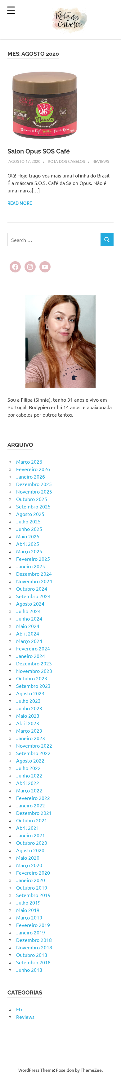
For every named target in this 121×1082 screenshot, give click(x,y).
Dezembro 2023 (34, 663)
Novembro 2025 (34, 491)
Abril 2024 (27, 633)
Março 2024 (29, 641)
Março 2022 (29, 790)
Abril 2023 (27, 723)
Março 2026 (29, 461)
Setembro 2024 (33, 596)
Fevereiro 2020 (33, 872)
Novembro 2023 (34, 671)
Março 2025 (29, 551)
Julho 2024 (28, 611)
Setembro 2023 (33, 686)
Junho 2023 (29, 708)
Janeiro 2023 (30, 738)
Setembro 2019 (33, 895)
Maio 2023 (27, 715)
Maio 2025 (27, 536)
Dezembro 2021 (34, 813)
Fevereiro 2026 (33, 469)
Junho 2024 (29, 618)
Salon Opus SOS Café (38, 151)
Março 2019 (29, 917)
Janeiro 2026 (30, 476)
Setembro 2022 (33, 753)
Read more (19, 203)
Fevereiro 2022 (33, 798)
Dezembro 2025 (34, 484)
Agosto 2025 (30, 514)
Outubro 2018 (31, 955)
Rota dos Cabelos (66, 161)
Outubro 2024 (31, 588)
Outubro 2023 (31, 678)
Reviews (100, 161)
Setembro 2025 (33, 506)
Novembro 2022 (34, 745)
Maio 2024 (27, 626)
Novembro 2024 (34, 581)
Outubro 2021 (31, 820)
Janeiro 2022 (30, 805)
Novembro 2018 (34, 947)
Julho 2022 (28, 768)
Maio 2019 (27, 910)
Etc (19, 1009)
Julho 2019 (28, 902)
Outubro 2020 (31, 842)
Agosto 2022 (30, 760)
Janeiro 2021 (30, 835)
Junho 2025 (29, 529)
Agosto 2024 (30, 603)
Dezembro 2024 (34, 573)
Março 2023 (29, 730)
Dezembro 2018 (34, 940)
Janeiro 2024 (30, 656)
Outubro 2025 (31, 499)
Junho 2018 (29, 969)
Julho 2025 (28, 521)
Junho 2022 (29, 775)
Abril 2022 (27, 783)
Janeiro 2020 (30, 880)
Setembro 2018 (33, 962)
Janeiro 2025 (30, 566)
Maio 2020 (27, 857)
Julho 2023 (28, 700)
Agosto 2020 (30, 850)
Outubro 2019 (31, 887)
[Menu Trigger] (11, 10)
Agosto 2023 (30, 693)
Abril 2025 (27, 544)
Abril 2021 (27, 827)
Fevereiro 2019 (33, 925)
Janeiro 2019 (30, 932)
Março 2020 (29, 865)
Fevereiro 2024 (33, 648)
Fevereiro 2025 (33, 558)
